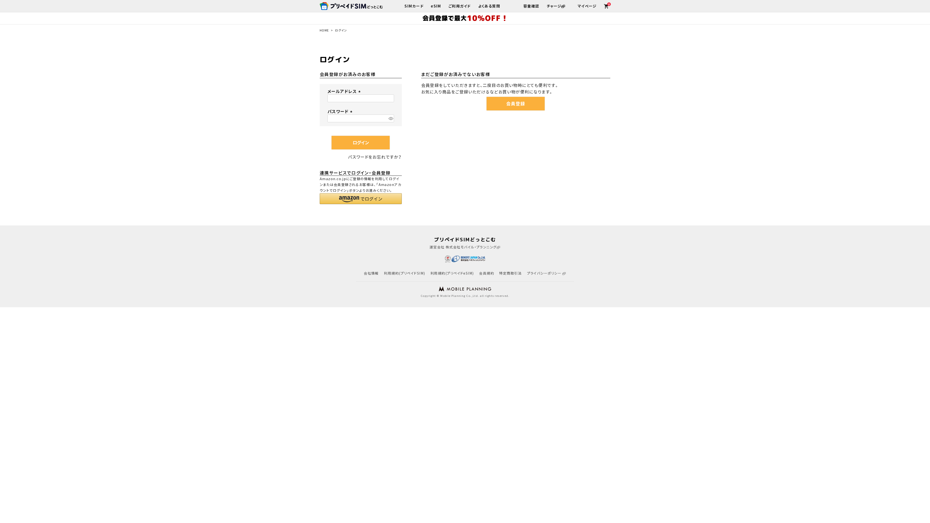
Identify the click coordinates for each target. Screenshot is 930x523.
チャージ (554, 6)
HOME (324, 30)
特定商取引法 (510, 273)
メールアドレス (344, 91)
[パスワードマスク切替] (390, 118)
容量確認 (531, 6)
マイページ (587, 6)
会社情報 (371, 273)
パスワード (340, 111)
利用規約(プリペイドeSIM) (452, 273)
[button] (361, 198)
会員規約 (486, 273)
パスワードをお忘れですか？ (375, 157)
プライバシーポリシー (545, 273)
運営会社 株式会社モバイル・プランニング (463, 247)
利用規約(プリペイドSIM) (404, 273)
